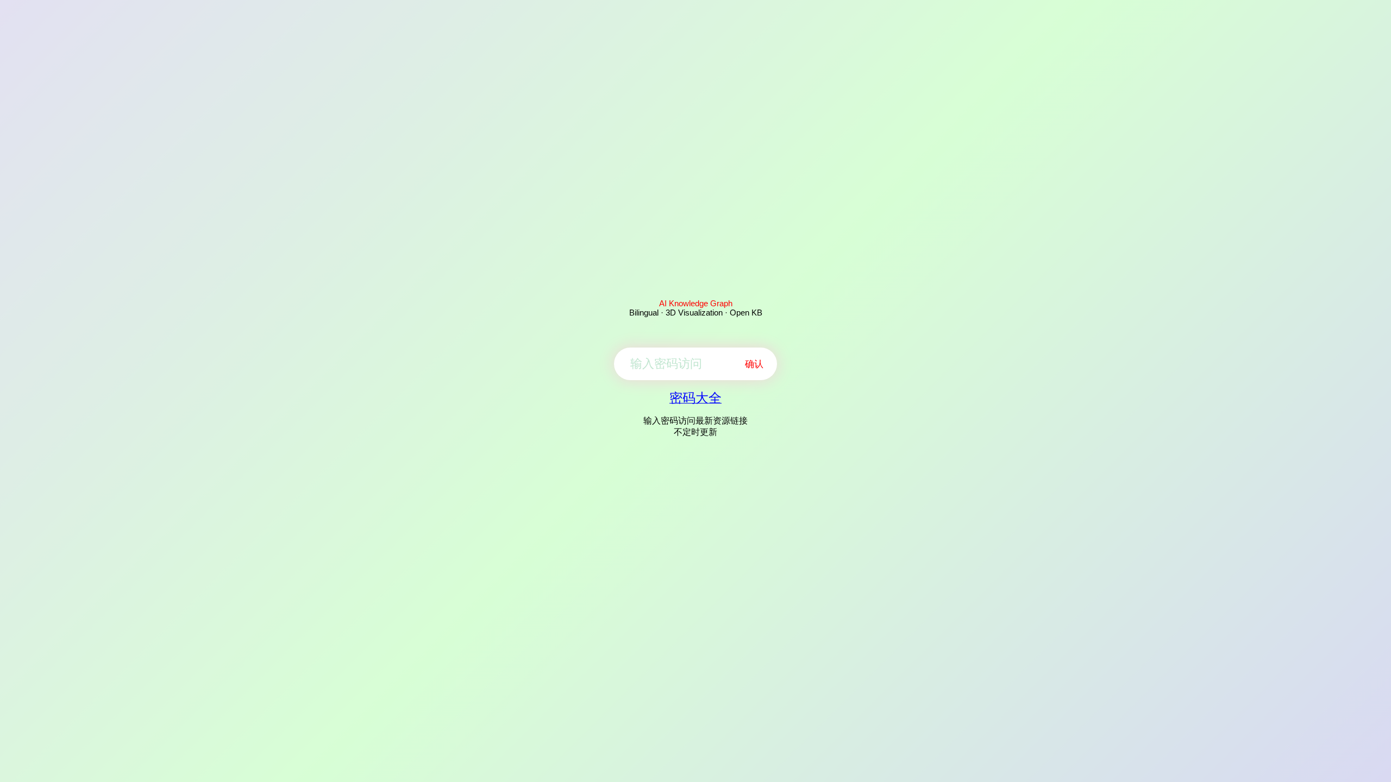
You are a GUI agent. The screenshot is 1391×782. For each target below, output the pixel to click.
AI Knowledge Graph (695, 303)
